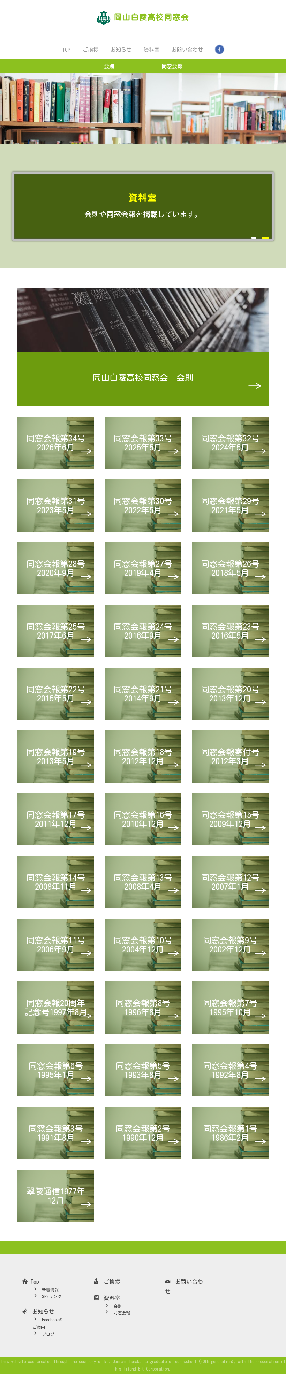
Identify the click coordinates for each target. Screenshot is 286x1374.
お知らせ (120, 49)
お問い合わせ (187, 49)
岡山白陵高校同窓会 (151, 17)
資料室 (151, 49)
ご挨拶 (90, 49)
